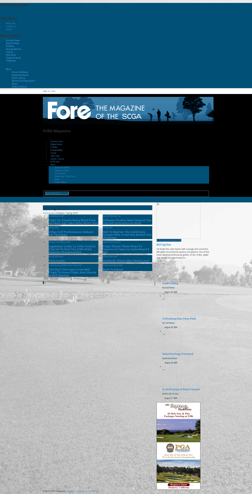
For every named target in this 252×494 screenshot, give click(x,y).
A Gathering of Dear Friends (181, 389)
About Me (10, 23)
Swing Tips (116, 216)
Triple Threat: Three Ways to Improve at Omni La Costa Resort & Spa (126, 249)
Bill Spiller (164, 244)
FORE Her (11, 60)
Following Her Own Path (179, 318)
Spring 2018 (59, 216)
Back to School (113, 269)
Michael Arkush (171, 358)
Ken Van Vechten (172, 393)
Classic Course (13, 57)
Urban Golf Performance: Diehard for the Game (71, 233)
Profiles (10, 46)
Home (9, 29)
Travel (9, 52)
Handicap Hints (20, 75)
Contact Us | (83, 491)
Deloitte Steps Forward (177, 354)
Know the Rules (20, 72)
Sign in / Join (49, 91)
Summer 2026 (176, 240)
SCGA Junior (18, 78)
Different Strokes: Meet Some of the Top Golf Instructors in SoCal (127, 221)
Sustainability (13, 49)
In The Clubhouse (164, 240)
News (15, 83)
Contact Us (11, 26)
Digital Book (12, 43)
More (8, 69)
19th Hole (11, 54)
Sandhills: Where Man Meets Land (126, 260)
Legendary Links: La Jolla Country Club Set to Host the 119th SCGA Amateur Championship (72, 249)
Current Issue (13, 40)
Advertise (94, 491)
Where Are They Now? (23, 80)
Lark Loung (170, 283)
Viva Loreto (57, 260)
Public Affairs (19, 86)
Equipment (107, 242)
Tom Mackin (170, 323)
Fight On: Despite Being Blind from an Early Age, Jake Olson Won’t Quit (73, 221)
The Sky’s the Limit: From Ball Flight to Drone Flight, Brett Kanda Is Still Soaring (72, 272)
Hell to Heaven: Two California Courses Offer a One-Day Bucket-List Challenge (127, 234)
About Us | (71, 491)
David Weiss (170, 287)
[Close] (1, 11)
